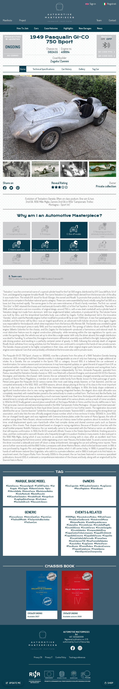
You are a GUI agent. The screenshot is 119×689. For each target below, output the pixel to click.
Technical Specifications (43, 69)
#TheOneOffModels (19, 519)
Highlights (68, 28)
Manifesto (7, 20)
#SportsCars (46, 517)
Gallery (82, 69)
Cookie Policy (60, 657)
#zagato (13, 488)
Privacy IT (49, 657)
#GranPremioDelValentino (97, 541)
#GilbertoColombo (36, 488)
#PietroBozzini (97, 488)
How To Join (22, 28)
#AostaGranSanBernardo (79, 519)
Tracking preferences (77, 657)
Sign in (93, 3)
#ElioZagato (23, 488)
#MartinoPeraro (100, 543)
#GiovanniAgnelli (27, 486)
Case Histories (51, 28)
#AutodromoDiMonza (99, 519)
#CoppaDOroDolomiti (102, 533)
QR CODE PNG (105, 52)
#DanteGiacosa (12, 486)
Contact (112, 20)
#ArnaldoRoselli (34, 496)
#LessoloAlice (75, 543)
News (99, 28)
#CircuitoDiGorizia (72, 527)
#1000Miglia (71, 517)
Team (99, 20)
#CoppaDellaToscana (92, 535)
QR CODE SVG (105, 56)
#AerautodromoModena (87, 517)
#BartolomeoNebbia (44, 491)
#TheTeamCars (30, 522)
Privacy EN (38, 657)
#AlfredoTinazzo (104, 517)
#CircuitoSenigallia (103, 527)
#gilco (47, 488)
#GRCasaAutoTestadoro (17, 496)
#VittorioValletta (14, 491)
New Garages (85, 28)
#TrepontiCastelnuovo (81, 549)
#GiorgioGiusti (48, 496)
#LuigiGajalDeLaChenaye (24, 499)
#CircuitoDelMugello (101, 525)
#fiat (52, 486)
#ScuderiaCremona (102, 546)
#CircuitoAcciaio (85, 525)
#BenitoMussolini (38, 494)
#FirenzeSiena (101, 538)
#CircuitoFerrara (88, 527)
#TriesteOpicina (97, 549)
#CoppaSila (107, 535)
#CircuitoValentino (78, 530)
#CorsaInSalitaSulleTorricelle (82, 538)
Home (23, 69)
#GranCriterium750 (77, 541)
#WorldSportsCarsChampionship (88, 551)
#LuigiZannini (105, 486)
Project (22, 20)
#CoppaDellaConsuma (74, 535)
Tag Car (95, 69)
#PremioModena (86, 546)
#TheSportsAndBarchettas (38, 519)
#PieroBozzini (72, 546)
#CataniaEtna (72, 525)
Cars (36, 28)
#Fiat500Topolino (42, 486)
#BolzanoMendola (77, 522)
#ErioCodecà (41, 499)
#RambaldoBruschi (22, 501)
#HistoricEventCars (32, 517)
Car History (67, 69)
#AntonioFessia (28, 491)
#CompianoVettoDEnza (96, 530)
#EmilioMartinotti (23, 494)
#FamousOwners (16, 517)
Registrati (111, 3)
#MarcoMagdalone (82, 488)
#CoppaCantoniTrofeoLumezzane (79, 533)
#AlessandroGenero (39, 501)
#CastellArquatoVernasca (96, 522)
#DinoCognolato (72, 486)
